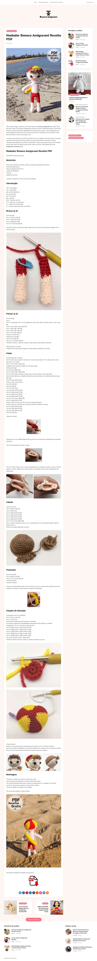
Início (35, 2)
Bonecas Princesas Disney (56, 2)
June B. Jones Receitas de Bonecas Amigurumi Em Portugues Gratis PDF (81, 931)
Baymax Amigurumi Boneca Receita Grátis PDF (78, 98)
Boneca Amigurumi (43, 2)
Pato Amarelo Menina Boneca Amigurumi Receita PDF (24, 909)
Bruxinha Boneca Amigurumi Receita (82, 61)
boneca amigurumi (11, 31)
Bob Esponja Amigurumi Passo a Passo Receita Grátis (82, 53)
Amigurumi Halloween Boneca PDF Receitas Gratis (82, 947)
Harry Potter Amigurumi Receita (82, 44)
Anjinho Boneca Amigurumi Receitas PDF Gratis (81, 939)
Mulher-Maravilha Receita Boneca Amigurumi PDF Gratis (43, 909)
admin (77, 39)
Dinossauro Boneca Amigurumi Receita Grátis (82, 35)
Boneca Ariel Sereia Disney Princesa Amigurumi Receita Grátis (82, 109)
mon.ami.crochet (19, 155)
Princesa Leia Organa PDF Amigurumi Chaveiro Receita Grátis (82, 121)
